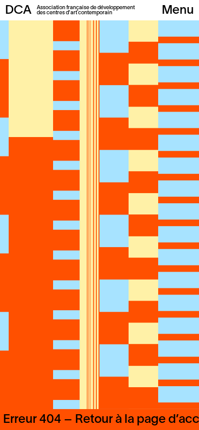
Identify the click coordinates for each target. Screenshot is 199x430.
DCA (18, 10)
